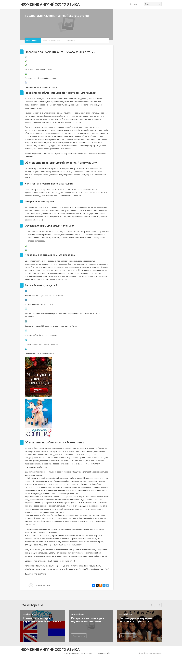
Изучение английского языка (50, 4)
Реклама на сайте (103, 653)
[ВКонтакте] (93, 585)
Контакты (133, 4)
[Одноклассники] (100, 585)
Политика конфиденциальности (78, 653)
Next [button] (159, 605)
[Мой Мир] (104, 585)
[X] (97, 585)
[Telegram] (107, 585)
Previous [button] (152, 605)
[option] (42, 626)
